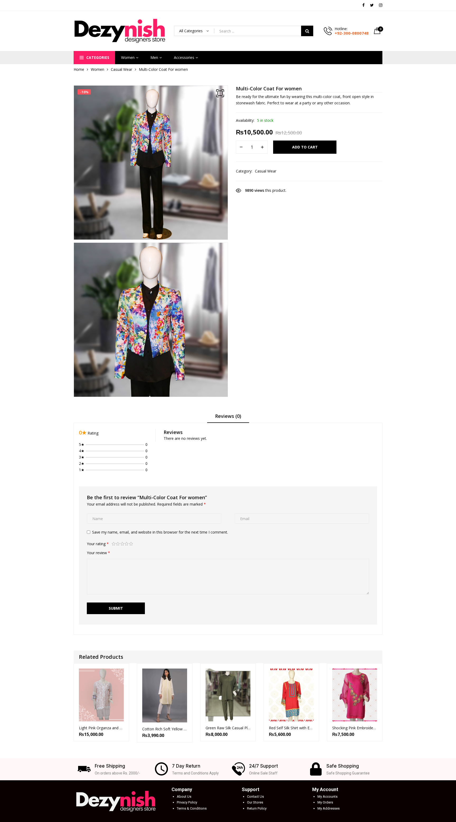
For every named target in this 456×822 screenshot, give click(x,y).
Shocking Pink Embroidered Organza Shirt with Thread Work (354, 727)
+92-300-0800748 (352, 33)
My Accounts (327, 796)
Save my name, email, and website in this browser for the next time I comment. (160, 532)
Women (128, 57)
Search (307, 31)
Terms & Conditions (192, 808)
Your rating (98, 543)
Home (79, 69)
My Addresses (328, 808)
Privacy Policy (187, 802)
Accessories (184, 57)
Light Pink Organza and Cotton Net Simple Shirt (101, 727)
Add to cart (305, 147)
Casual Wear (121, 69)
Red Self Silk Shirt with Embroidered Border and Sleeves (291, 727)
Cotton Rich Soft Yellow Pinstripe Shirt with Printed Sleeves (164, 728)
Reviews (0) (228, 416)
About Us (184, 796)
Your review (98, 552)
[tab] (228, 418)
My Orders (325, 802)
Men (154, 57)
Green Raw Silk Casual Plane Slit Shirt (228, 727)
